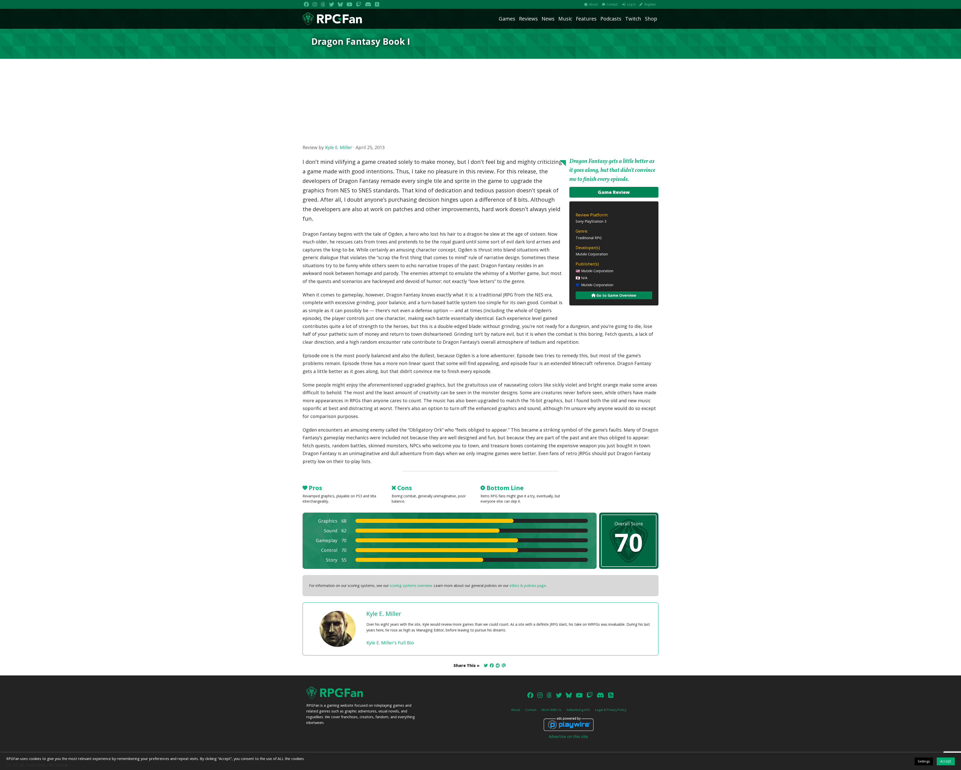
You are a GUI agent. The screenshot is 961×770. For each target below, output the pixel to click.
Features (586, 18)
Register (650, 4)
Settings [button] (924, 761)
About (593, 4)
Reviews (528, 18)
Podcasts (610, 18)
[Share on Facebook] (492, 665)
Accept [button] (945, 761)
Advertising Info (578, 709)
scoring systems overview (411, 585)
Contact (612, 4)
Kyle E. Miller (338, 147)
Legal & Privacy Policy (610, 709)
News (548, 18)
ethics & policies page (528, 585)
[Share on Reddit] (498, 665)
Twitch (633, 18)
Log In (631, 4)
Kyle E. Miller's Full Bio (390, 643)
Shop (651, 18)
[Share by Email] (504, 665)
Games (507, 18)
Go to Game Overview (615, 295)
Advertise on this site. (569, 736)
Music (565, 18)
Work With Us (551, 709)
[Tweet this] (486, 665)
